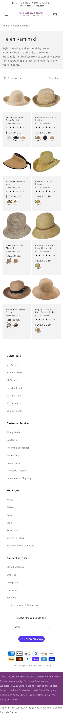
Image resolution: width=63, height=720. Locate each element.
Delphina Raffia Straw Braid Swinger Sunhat (45, 310)
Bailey (10, 499)
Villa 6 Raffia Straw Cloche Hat (14, 246)
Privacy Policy (14, 462)
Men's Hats (12, 364)
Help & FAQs (13, 455)
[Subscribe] (48, 627)
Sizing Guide (13, 432)
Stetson (11, 507)
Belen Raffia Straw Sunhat (43, 182)
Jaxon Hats (13, 530)
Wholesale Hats (15, 403)
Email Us (11, 574)
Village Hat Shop (16, 537)
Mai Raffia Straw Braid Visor (16, 182)
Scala (9, 522)
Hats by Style (14, 395)
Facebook (12, 589)
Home (6, 25)
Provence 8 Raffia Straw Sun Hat (46, 118)
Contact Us (13, 439)
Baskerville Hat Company (20, 545)
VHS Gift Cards (14, 410)
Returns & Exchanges (18, 447)
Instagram (12, 582)
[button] (6, 14)
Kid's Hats (12, 380)
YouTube (11, 597)
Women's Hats (14, 372)
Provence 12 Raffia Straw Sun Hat (14, 118)
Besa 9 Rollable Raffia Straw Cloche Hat (45, 246)
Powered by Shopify (42, 665)
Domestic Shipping (17, 470)
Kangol (10, 515)
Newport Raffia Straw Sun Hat (16, 310)
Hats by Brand (14, 388)
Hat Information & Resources (22, 605)
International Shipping (19, 478)
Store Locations (15, 566)
